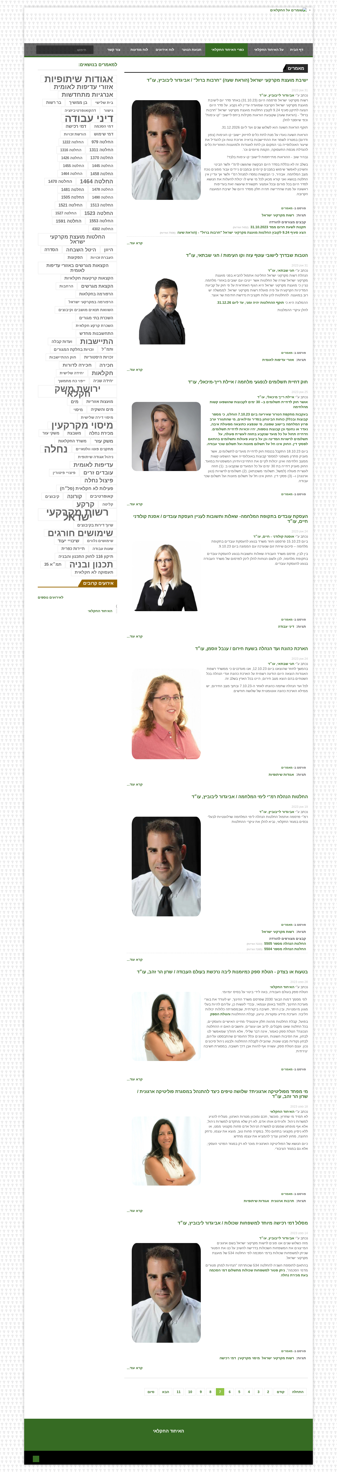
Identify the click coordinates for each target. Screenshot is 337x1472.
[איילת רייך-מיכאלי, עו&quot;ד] (166, 436)
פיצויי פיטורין (64, 473)
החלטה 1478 (102, 189)
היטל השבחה (81, 249)
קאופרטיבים (101, 496)
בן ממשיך (78, 102)
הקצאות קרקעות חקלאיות (88, 278)
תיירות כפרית (73, 549)
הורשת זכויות (75, 134)
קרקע (85, 504)
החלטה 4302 (102, 229)
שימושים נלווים (100, 541)
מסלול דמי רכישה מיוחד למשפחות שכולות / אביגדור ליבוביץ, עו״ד (243, 1223)
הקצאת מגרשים (97, 286)
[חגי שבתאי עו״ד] (166, 310)
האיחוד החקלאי (282, 987)
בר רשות (53, 102)
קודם (280, 1392)
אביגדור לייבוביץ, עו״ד (276, 95)
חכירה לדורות (77, 365)
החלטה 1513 (101, 205)
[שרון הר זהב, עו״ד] (166, 1026)
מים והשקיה (102, 409)
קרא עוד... (135, 243)
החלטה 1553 (101, 221)
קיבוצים (52, 496)
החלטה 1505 (72, 197)
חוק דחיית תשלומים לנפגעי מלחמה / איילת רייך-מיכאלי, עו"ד (248, 381)
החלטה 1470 (60, 181)
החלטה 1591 (68, 221)
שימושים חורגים (80, 533)
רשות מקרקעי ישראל (278, 215)
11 (179, 1392)
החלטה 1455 (73, 166)
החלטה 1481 (72, 189)
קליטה (107, 504)
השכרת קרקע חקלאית (94, 325)
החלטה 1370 (101, 158)
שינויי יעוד (68, 540)
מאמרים (287, 208)
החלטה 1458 (101, 173)
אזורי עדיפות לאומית (278, 360)
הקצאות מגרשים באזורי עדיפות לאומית (77, 268)
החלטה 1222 (73, 142)
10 (190, 1392)
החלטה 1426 (71, 158)
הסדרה (51, 249)
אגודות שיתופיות (281, 774)
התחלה (297, 1392)
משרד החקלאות (72, 441)
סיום (151, 1392)
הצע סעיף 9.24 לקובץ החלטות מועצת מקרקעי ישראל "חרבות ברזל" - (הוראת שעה (241, 232)
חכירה (106, 365)
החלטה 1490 (102, 197)
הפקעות (75, 257)
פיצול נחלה (98, 480)
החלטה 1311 (101, 150)
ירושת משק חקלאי (78, 391)
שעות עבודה (103, 549)
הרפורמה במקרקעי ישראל (91, 302)
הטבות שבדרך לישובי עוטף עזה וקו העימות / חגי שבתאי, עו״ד (247, 255)
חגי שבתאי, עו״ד (281, 270)
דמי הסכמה (103, 126)
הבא (165, 1392)
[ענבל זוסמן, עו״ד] (166, 714)
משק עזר (103, 441)
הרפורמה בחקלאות (96, 294)
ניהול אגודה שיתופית (95, 457)
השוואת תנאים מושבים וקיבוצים (85, 310)
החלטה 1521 (70, 205)
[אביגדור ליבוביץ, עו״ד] (166, 150)
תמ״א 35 (52, 564)
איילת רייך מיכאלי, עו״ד (275, 397)
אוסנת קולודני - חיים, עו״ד (273, 536)
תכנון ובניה (91, 564)
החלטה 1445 (102, 166)
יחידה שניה (103, 381)
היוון (108, 249)
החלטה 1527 (65, 213)
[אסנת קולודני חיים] (166, 576)
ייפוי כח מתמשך (71, 381)
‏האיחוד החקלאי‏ (100, 611)
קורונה (74, 496)
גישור (108, 110)
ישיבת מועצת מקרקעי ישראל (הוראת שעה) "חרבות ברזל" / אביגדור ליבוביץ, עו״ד (227, 80)
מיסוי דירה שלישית (97, 417)
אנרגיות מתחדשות (87, 94)
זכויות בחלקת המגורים (74, 349)
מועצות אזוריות (99, 401)
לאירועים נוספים (50, 597)
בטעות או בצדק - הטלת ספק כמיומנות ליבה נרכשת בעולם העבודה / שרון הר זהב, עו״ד (222, 971)
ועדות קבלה (62, 341)
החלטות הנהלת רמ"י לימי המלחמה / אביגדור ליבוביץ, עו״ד (250, 796)
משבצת (74, 433)
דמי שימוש (103, 134)
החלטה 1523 (98, 213)
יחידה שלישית (72, 373)
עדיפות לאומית (93, 464)
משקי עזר (50, 433)
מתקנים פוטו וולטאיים (94, 449)
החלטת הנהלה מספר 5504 (284, 949)
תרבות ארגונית (282, 1201)
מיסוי (78, 409)
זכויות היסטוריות (98, 357)
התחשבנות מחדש (96, 333)
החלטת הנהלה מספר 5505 (284, 943)
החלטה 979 (102, 142)
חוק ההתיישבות (62, 357)
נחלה (56, 449)
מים (74, 401)
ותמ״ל (107, 349)
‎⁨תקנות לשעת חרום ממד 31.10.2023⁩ (277, 227)
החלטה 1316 (70, 150)
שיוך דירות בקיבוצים (95, 525)
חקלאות (102, 373)
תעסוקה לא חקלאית (94, 572)
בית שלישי (104, 103)
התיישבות (96, 341)
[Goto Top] (36, 1458)
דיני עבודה (286, 626)
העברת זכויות (102, 257)
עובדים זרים (98, 473)
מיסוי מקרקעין (249, 1358)
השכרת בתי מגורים (96, 318)
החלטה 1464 (71, 174)
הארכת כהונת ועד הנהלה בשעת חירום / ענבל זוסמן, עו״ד (251, 648)
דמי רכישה (228, 1358)
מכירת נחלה (101, 433)
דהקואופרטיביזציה (80, 111)
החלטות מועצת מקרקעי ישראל (77, 239)
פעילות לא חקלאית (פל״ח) (86, 488)
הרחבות (66, 286)
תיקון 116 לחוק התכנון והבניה (85, 556)
